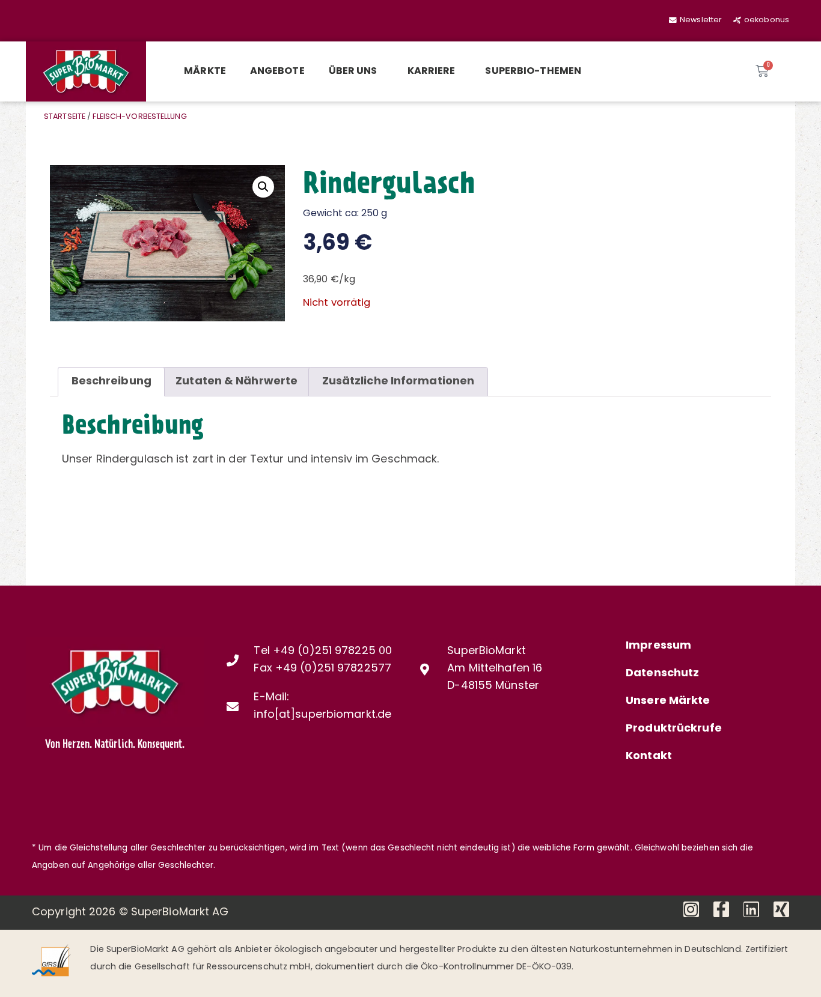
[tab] (111, 381)
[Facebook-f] (721, 909)
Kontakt (649, 756)
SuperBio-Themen (533, 71)
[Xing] (781, 909)
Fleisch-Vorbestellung (139, 117)
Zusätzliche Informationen (398, 382)
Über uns (353, 71)
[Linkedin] (751, 909)
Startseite (64, 117)
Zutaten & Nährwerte (236, 382)
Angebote (277, 71)
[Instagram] (691, 909)
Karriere (431, 71)
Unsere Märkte (668, 701)
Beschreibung (111, 382)
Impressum (658, 646)
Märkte (205, 71)
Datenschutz (662, 673)
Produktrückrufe (674, 729)
